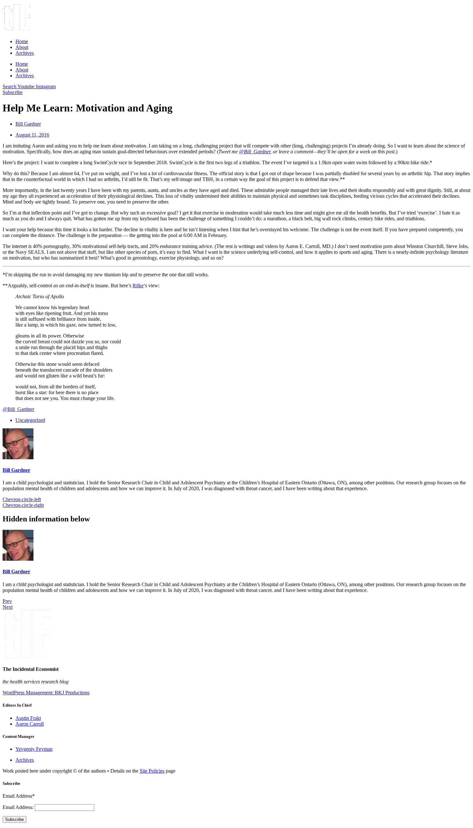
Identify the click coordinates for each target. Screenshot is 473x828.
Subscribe (14, 819)
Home (21, 41)
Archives (24, 53)
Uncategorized (30, 420)
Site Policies (152, 771)
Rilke (138, 285)
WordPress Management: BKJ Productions (46, 692)
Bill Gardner (16, 470)
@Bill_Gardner (254, 151)
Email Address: (19, 807)
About (21, 47)
